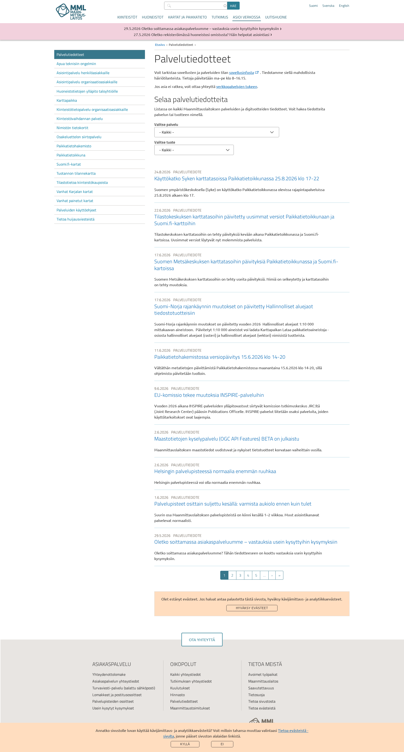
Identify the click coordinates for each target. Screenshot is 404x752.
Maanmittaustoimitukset (190, 708)
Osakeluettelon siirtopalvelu (79, 137)
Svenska (328, 5)
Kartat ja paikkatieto (187, 17)
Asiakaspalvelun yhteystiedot (115, 681)
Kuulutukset (180, 688)
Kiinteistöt (127, 17)
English (344, 5)
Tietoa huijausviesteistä (75, 219)
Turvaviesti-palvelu (107, 688)
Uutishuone (276, 17)
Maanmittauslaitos (263, 681)
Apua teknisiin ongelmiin (76, 63)
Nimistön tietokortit (72, 127)
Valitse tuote (164, 142)
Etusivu (160, 45)
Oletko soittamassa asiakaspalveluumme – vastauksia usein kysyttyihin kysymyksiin (210, 28)
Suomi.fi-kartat (69, 164)
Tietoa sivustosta (261, 701)
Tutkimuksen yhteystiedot (191, 681)
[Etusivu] (71, 11)
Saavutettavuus (261, 688)
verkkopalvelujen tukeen (236, 86)
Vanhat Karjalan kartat (75, 191)
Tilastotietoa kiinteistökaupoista (82, 182)
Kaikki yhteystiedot (185, 674)
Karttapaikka (67, 100)
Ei (222, 744)
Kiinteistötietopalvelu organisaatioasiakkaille (92, 109)
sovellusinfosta (241, 72)
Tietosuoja (256, 695)
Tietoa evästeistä (261, 708)
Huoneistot (152, 17)
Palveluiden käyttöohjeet (76, 210)
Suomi (313, 5)
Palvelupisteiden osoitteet (113, 701)
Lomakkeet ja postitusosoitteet (117, 695)
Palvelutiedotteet (70, 54)
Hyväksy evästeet (252, 608)
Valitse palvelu (166, 124)
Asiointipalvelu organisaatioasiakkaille (87, 82)
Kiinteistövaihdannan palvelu (80, 118)
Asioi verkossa (246, 17)
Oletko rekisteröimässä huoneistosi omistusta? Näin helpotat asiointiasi (210, 34)
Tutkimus (220, 17)
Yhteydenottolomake (109, 674)
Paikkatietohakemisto (74, 146)
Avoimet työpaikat (263, 674)
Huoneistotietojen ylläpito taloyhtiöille (87, 91)
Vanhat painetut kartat (75, 200)
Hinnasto (177, 695)
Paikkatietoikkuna (71, 155)
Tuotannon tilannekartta (76, 173)
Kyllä (185, 744)
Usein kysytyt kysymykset (113, 708)
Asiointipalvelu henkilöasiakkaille (83, 73)
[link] (252, 183)
